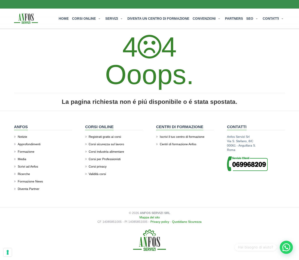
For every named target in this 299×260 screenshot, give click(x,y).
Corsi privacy (98, 166)
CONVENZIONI (204, 18)
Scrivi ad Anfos (28, 166)
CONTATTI (271, 18)
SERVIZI (112, 18)
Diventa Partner (28, 189)
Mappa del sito (149, 217)
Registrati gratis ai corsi (105, 136)
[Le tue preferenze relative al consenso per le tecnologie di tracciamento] (8, 252)
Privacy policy (159, 221)
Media (22, 159)
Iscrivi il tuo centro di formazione (182, 136)
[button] (286, 247)
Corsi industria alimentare (106, 151)
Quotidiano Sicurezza (187, 221)
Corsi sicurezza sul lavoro (106, 144)
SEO (250, 18)
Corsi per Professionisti (105, 159)
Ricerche (24, 174)
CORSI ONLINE (84, 18)
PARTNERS (234, 18)
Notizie (22, 136)
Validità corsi (97, 174)
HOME (64, 18)
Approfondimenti (29, 144)
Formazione (26, 151)
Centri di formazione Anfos (178, 144)
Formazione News (30, 181)
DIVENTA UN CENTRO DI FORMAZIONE (158, 18)
